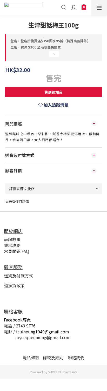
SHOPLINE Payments (62, 372)
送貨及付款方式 (18, 275)
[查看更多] (53, 56)
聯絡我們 (76, 357)
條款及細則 (53, 357)
